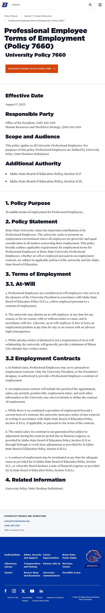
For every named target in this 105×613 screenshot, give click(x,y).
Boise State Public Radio (69, 556)
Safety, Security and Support (32, 556)
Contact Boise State (40, 601)
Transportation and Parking (32, 565)
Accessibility (27, 597)
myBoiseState (12, 554)
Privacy (40, 597)
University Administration (51, 574)
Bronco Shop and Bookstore (32, 574)
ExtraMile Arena (71, 572)
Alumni (8, 572)
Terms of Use (12, 597)
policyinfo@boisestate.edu (17, 521)
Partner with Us (51, 563)
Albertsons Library (10, 565)
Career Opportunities (51, 556)
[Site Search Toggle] (90, 5)
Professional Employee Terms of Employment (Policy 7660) (36, 21)
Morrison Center (67, 565)
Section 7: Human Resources (38, 16)
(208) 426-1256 (12, 525)
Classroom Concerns (55, 597)
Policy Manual (11, 16)
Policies (25, 601)
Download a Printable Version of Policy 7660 (29, 68)
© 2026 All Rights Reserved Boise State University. (85, 598)
